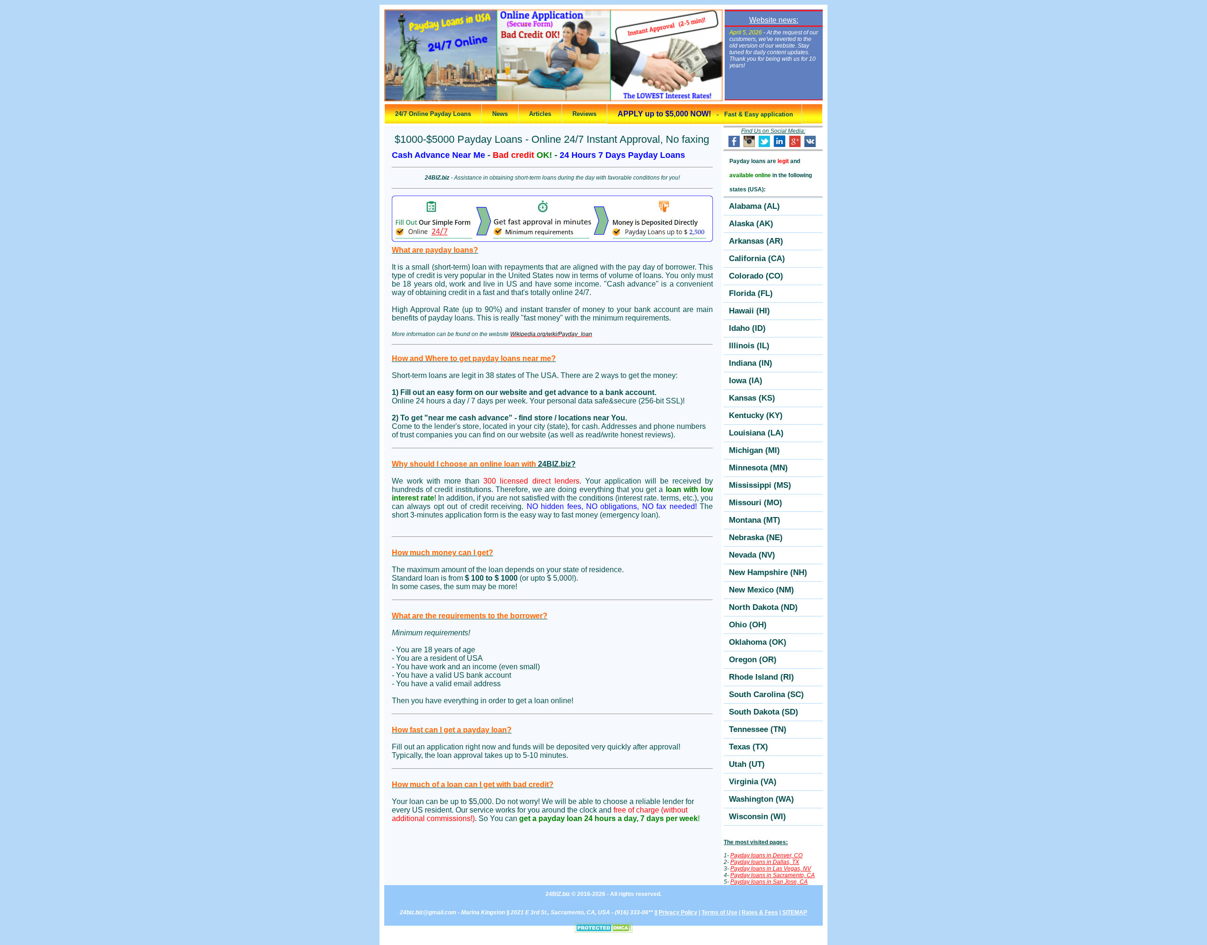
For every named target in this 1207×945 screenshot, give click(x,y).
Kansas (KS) (752, 398)
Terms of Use (719, 912)
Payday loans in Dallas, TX (764, 862)
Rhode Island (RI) (761, 677)
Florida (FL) (751, 293)
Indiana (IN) (750, 363)
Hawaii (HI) (749, 310)
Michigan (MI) (754, 450)
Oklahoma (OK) (757, 642)
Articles (540, 113)
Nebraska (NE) (756, 537)
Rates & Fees (760, 912)
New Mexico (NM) (761, 589)
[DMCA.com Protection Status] (604, 931)
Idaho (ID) (747, 328)
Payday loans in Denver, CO (766, 855)
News (500, 113)
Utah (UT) (747, 764)
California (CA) (757, 258)
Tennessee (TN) (757, 729)
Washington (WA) (761, 799)
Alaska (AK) (751, 223)
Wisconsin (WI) (757, 816)
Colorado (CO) (756, 275)
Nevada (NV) (752, 555)
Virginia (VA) (753, 781)
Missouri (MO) (755, 502)
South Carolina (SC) (766, 694)
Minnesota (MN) (758, 467)
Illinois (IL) (749, 345)
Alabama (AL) (754, 206)
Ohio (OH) (748, 624)
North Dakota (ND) (763, 607)
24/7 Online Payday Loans (433, 113)
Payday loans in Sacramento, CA (772, 875)
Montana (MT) (754, 520)
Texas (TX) (748, 746)
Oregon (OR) (753, 659)
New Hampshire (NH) (768, 572)
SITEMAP (794, 912)
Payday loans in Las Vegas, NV (770, 868)
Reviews (584, 113)
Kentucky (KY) (756, 415)
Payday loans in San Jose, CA (769, 882)
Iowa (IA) (745, 380)
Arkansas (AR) (756, 241)
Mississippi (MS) (760, 485)
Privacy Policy (678, 912)
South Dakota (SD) (763, 711)
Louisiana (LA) (756, 432)
